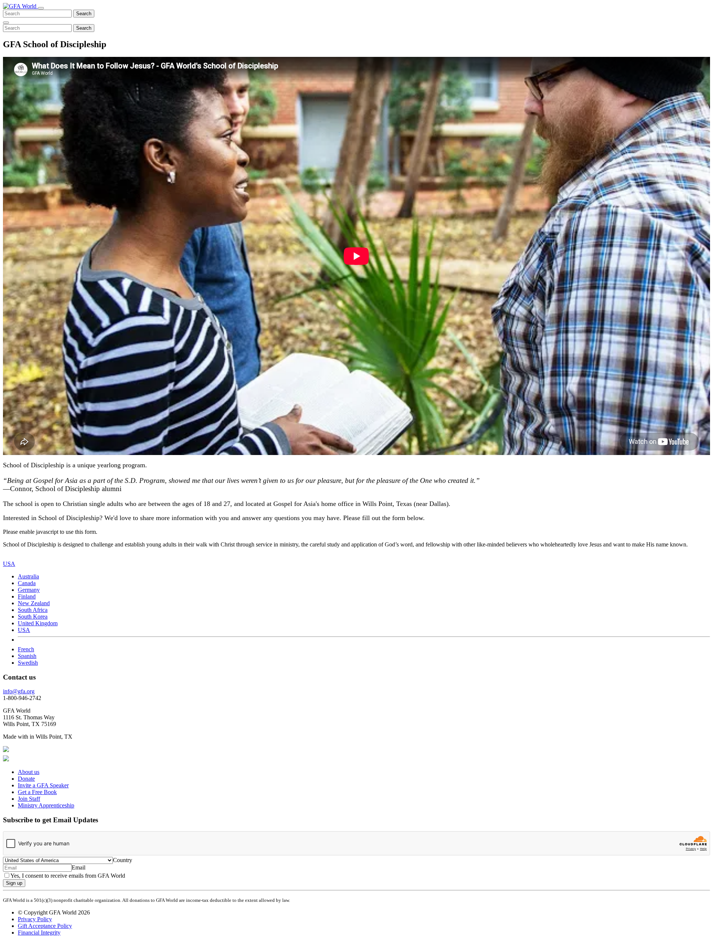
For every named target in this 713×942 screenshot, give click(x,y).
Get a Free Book (37, 792)
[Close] (6, 23)
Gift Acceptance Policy (45, 926)
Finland (27, 596)
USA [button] (9, 564)
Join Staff (29, 799)
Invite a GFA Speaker (43, 785)
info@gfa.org (19, 691)
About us (28, 772)
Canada (27, 583)
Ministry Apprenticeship (46, 805)
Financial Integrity (39, 932)
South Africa (33, 610)
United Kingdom (38, 623)
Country (122, 860)
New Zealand (34, 603)
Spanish (27, 656)
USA (24, 630)
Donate (26, 778)
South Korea (33, 616)
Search (83, 13)
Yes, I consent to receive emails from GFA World (67, 875)
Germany (29, 590)
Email (78, 867)
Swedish (28, 662)
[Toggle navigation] (41, 8)
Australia (28, 576)
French (26, 649)
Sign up (14, 883)
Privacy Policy (35, 919)
